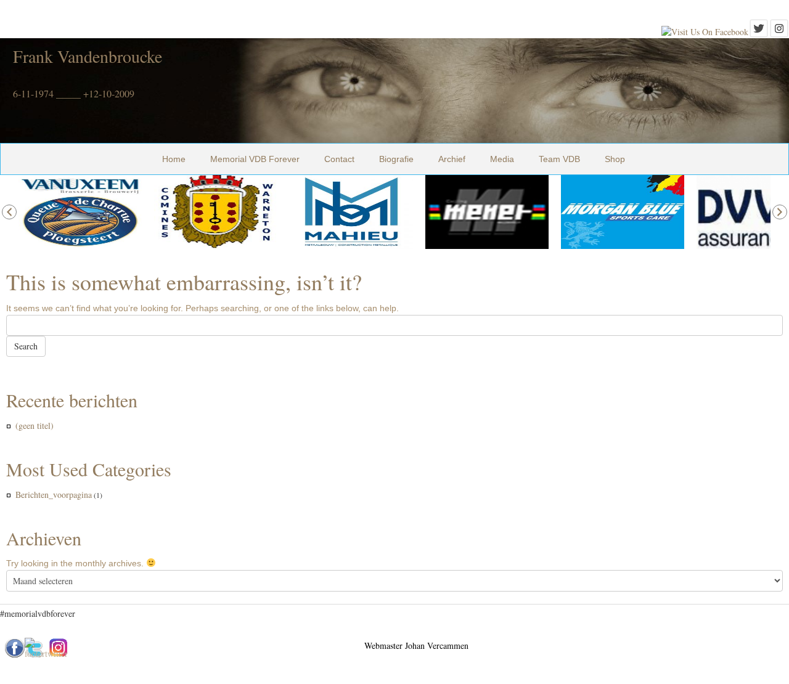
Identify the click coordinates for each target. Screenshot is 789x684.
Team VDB (559, 159)
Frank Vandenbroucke (87, 56)
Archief (451, 159)
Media (502, 159)
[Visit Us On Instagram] (779, 32)
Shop (615, 159)
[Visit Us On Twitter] (758, 32)
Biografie (396, 159)
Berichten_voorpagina (53, 494)
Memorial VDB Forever (255, 159)
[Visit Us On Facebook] (704, 32)
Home (174, 159)
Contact (339, 159)
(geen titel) (34, 425)
